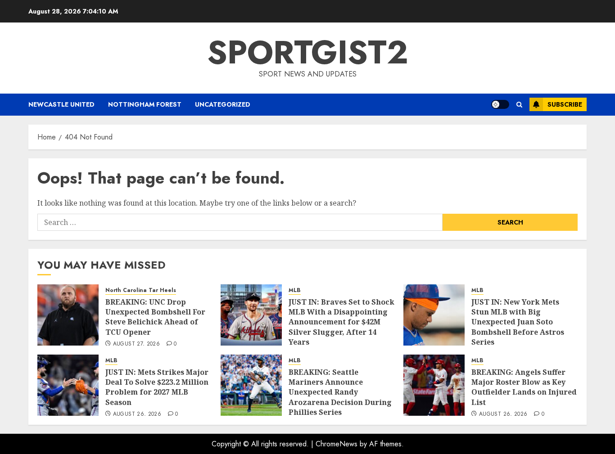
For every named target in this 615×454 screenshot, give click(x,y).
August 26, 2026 (137, 414)
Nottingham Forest (144, 104)
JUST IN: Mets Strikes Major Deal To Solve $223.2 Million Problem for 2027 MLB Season (156, 387)
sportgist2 (307, 52)
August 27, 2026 (136, 344)
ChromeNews (336, 444)
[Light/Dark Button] (500, 104)
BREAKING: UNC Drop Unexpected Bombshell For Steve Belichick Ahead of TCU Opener (155, 317)
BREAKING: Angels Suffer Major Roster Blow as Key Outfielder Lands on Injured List (524, 387)
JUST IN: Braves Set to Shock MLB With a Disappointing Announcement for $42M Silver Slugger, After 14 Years (341, 322)
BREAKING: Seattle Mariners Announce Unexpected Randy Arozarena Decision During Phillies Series (340, 392)
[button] (519, 104)
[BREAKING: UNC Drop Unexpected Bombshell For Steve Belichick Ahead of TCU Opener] (68, 315)
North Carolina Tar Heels (140, 290)
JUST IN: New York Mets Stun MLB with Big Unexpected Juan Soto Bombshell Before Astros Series (517, 322)
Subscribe (564, 104)
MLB (295, 290)
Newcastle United (61, 104)
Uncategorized (222, 104)
